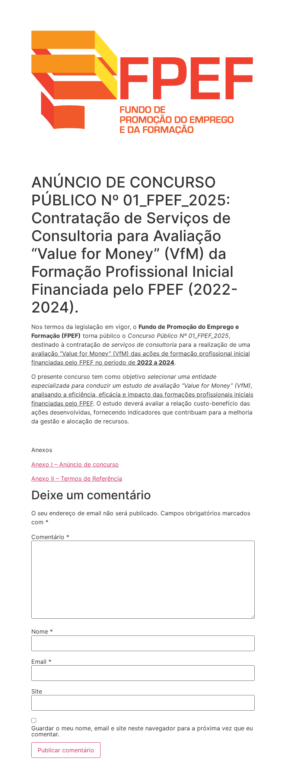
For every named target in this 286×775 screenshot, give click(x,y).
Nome (42, 631)
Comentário (50, 537)
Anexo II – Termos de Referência (76, 478)
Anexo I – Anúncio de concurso (75, 464)
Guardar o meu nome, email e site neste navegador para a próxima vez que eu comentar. (142, 731)
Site (36, 691)
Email (41, 661)
